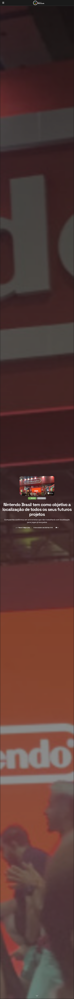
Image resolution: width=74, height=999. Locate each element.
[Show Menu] (3, 3)
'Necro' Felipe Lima (24, 527)
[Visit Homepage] (38, 3)
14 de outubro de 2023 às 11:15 (43, 527)
